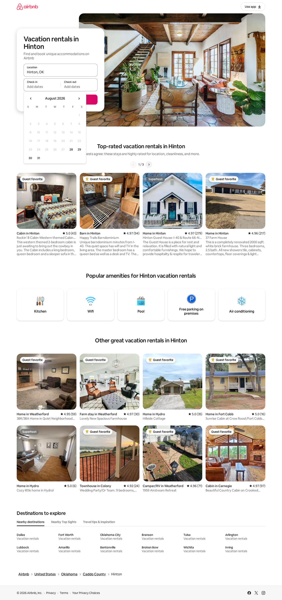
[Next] (148, 164)
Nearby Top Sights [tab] (63, 522)
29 (79, 149)
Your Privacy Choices (86, 593)
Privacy (51, 593)
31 (38, 158)
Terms (64, 593)
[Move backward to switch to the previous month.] (31, 98)
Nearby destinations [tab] (30, 522)
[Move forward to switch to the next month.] (79, 98)
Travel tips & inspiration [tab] (99, 522)
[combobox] (60, 72)
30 (30, 158)
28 (71, 149)
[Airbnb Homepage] (27, 6)
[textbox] (42, 86)
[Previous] (133, 164)
